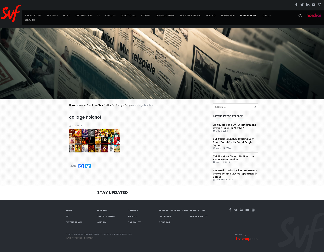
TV (98, 15)
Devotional (128, 15)
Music (66, 15)
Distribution (83, 15)
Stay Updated (112, 192)
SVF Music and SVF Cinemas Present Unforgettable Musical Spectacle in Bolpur (235, 174)
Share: (73, 166)
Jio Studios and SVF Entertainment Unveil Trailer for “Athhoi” (234, 126)
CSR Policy (134, 222)
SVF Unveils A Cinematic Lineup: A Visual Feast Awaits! (233, 158)
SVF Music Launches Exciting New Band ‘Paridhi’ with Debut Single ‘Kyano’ (233, 142)
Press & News (248, 15)
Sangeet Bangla (190, 15)
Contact (164, 222)
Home (72, 105)
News (82, 105)
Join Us (266, 15)
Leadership (228, 15)
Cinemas (110, 15)
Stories (146, 15)
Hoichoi (211, 15)
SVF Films (52, 15)
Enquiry (30, 19)
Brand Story (33, 15)
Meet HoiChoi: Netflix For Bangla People (110, 105)
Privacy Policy (199, 216)
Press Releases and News (173, 210)
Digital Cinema (165, 15)
